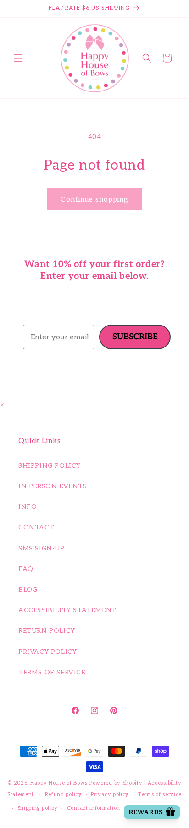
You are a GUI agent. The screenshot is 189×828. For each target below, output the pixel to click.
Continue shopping (94, 199)
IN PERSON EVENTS (52, 486)
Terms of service (160, 794)
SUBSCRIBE (135, 337)
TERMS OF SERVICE (51, 672)
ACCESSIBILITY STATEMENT (67, 610)
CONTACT (36, 527)
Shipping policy (37, 808)
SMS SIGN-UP (41, 548)
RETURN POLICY (46, 631)
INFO (27, 507)
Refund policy (63, 794)
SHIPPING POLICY (49, 466)
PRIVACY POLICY (47, 652)
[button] (18, 58)
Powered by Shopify (116, 783)
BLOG (27, 589)
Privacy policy (110, 794)
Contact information (93, 808)
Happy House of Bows (59, 783)
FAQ (25, 569)
